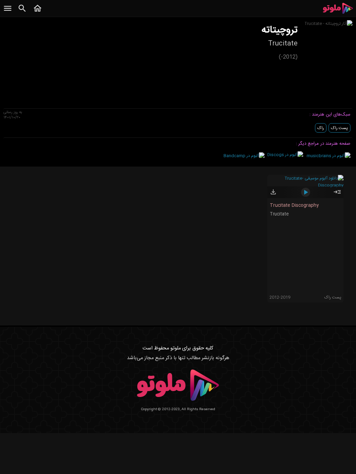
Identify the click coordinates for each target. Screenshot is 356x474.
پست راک (339, 128)
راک (320, 128)
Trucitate (279, 214)
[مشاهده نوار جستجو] (22, 12)
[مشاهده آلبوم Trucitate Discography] (337, 195)
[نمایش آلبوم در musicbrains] (328, 155)
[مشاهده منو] (8, 12)
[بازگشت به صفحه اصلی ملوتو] (37, 12)
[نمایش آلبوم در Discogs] (285, 154)
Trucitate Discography (294, 205)
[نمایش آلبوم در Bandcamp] (244, 155)
